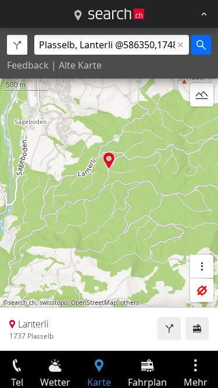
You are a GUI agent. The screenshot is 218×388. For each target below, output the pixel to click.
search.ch (22, 302)
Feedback (28, 65)
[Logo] (116, 14)
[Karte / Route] (77, 16)
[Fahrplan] (197, 328)
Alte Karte (80, 65)
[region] (109, 189)
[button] (109, 160)
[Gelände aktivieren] (201, 94)
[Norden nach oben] (201, 122)
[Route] (169, 328)
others (129, 302)
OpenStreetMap (94, 302)
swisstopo (53, 302)
